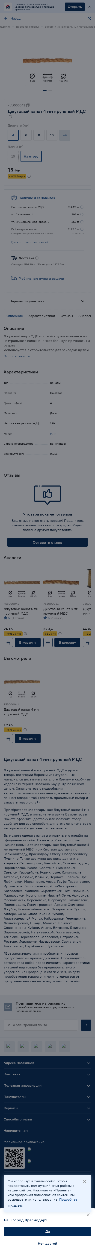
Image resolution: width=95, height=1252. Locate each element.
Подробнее (68, 1199)
